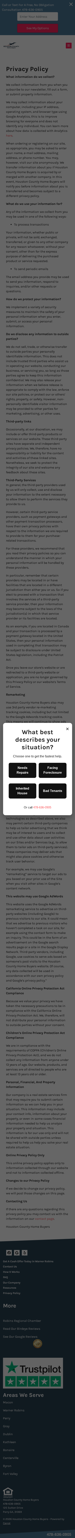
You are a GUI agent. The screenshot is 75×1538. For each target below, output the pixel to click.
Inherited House (22, 791)
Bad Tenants (52, 791)
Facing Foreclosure (52, 770)
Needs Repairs (22, 770)
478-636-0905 (42, 807)
